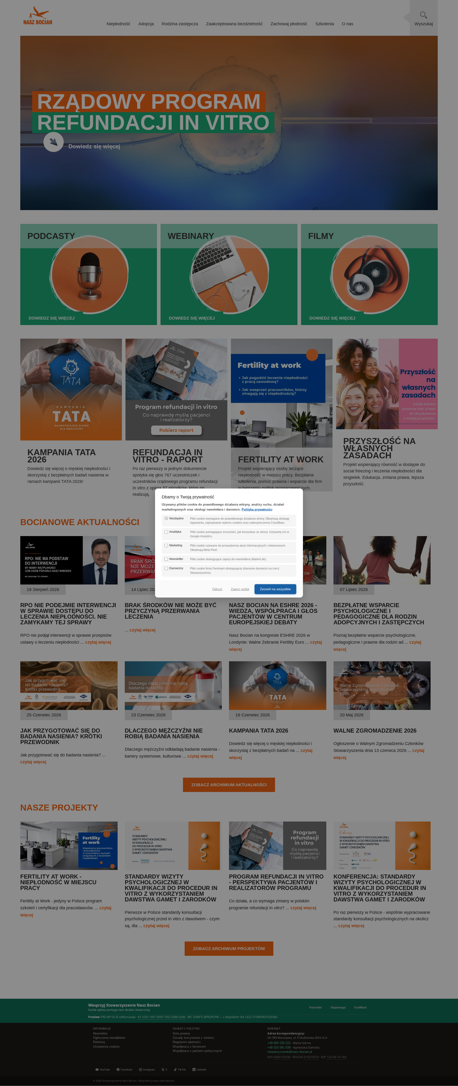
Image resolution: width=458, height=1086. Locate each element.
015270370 (311, 1057)
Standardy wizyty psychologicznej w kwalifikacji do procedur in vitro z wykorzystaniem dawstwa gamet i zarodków (171, 888)
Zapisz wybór (240, 589)
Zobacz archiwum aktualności (229, 784)
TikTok (182, 1069)
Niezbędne (176, 518)
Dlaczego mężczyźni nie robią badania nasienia (164, 733)
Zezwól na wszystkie (275, 589)
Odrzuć (217, 589)
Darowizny (176, 568)
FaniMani (360, 1007)
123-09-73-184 (336, 1057)
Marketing (175, 545)
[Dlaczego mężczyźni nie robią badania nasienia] (173, 708)
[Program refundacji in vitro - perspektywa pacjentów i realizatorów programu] (277, 868)
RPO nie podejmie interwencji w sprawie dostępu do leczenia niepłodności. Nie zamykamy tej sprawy (68, 614)
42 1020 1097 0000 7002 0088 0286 (161, 1017)
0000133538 (282, 1057)
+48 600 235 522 (279, 1043)
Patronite (315, 1007)
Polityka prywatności (257, 509)
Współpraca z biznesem (189, 1046)
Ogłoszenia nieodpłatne (109, 1037)
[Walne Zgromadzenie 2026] (382, 708)
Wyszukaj (424, 23)
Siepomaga (338, 1007)
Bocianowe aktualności (79, 522)
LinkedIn (201, 1069)
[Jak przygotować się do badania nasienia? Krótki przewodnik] (69, 708)
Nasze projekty (59, 807)
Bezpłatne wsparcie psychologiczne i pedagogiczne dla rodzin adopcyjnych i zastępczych (378, 614)
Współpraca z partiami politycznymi (197, 1051)
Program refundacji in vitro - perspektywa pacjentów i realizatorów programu (276, 882)
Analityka (175, 531)
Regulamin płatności (187, 1042)
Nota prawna (181, 1033)
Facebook (126, 1069)
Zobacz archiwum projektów (229, 948)
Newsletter (100, 1033)
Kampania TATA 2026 (258, 730)
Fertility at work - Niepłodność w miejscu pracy (58, 882)
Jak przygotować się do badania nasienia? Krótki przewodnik (61, 736)
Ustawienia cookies (106, 1046)
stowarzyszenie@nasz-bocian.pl (289, 1052)
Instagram (149, 1069)
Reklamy (99, 1042)
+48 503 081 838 (279, 1047)
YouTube (105, 1069)
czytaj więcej (98, 642)
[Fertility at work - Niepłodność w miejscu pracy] (69, 868)
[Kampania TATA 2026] (277, 708)
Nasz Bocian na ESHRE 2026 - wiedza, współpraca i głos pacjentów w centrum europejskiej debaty (273, 614)
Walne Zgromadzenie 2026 (374, 730)
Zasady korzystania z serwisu (193, 1037)
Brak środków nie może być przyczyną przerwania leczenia (170, 611)
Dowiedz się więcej (94, 146)
